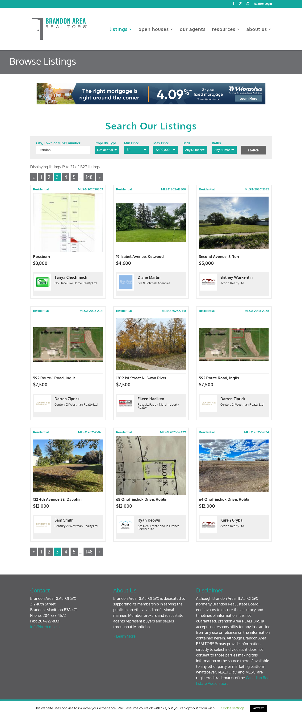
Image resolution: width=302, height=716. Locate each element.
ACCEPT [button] (258, 708)
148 (89, 177)
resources (223, 29)
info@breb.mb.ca (45, 626)
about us (256, 29)
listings (118, 29)
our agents (193, 29)
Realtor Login (263, 3)
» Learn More (124, 636)
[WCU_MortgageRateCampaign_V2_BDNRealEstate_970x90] (151, 103)
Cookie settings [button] (232, 708)
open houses (153, 29)
